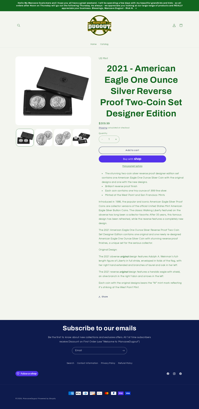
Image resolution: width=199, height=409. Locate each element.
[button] (18, 25)
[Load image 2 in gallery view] (43, 137)
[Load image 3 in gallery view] (62, 137)
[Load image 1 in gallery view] (25, 137)
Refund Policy (125, 363)
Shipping (103, 128)
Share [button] (105, 297)
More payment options (132, 166)
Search (70, 363)
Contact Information (87, 363)
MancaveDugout (30, 398)
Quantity (103, 133)
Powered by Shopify (47, 398)
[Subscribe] (123, 350)
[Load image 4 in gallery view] (81, 137)
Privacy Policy (108, 363)
